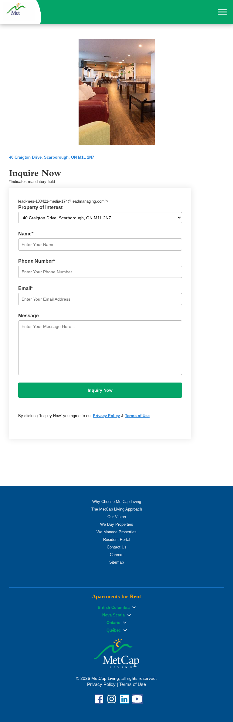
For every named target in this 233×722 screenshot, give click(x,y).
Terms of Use (137, 415)
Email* (25, 288)
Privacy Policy (106, 415)
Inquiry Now (100, 390)
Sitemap (116, 562)
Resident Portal (116, 539)
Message (28, 315)
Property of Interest (40, 207)
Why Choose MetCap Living (116, 501)
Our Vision (116, 517)
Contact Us (117, 547)
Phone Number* (36, 261)
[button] (222, 12)
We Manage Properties (116, 532)
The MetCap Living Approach (116, 509)
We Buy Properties (116, 524)
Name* (25, 233)
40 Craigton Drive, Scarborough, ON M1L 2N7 (51, 157)
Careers (116, 554)
